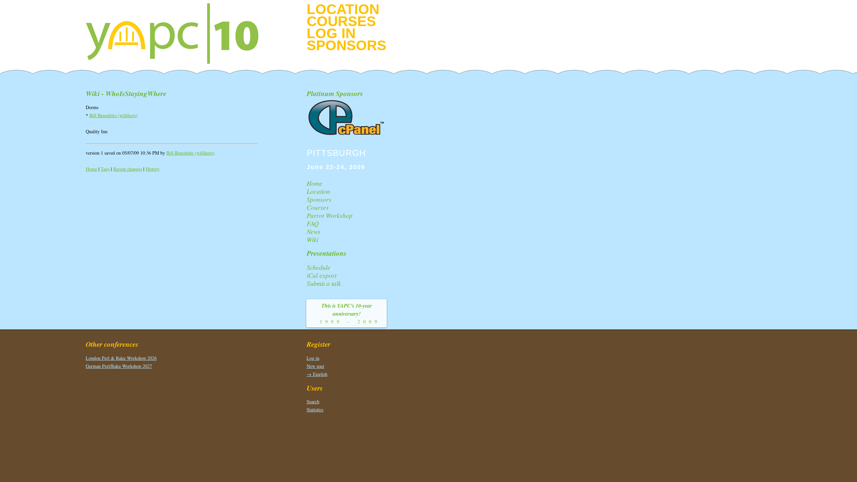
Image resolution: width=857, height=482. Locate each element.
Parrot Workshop (330, 215)
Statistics (315, 409)
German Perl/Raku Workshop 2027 (119, 366)
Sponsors (346, 45)
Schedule (318, 267)
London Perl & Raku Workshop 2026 (121, 358)
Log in (331, 33)
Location (343, 9)
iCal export (321, 275)
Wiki (312, 239)
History (153, 169)
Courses (341, 21)
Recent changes (127, 169)
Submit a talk (324, 283)
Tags (105, 169)
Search (313, 401)
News (313, 231)
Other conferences (112, 344)
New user (315, 366)
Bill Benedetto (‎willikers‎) (113, 115)
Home (91, 169)
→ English (317, 374)
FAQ (313, 223)
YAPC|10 (178, 33)
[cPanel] (347, 134)
